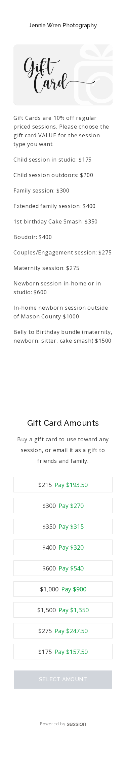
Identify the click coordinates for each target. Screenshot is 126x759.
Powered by (53, 724)
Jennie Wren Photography (63, 25)
